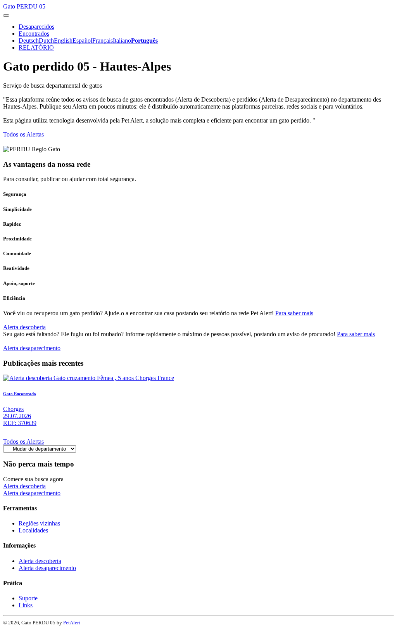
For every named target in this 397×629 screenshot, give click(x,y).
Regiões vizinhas (39, 523)
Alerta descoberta (24, 327)
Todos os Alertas (23, 134)
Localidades (33, 530)
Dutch (46, 40)
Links (26, 605)
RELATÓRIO (36, 47)
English (63, 40)
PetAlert (71, 623)
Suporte (28, 598)
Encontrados (34, 33)
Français (102, 40)
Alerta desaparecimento (31, 348)
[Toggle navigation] (6, 15)
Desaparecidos (36, 26)
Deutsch (29, 40)
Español (82, 40)
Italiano (122, 40)
